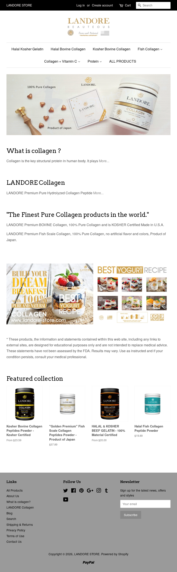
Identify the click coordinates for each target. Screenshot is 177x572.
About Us (12, 496)
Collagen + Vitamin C (61, 61)
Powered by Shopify (114, 554)
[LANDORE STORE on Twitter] (65, 491)
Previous (16, 104)
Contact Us (14, 541)
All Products (14, 490)
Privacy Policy (15, 530)
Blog (9, 513)
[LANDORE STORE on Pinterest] (81, 491)
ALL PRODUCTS (122, 61)
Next (161, 104)
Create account (102, 5)
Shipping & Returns (19, 524)
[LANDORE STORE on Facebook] (73, 491)
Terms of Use (15, 536)
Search (11, 518)
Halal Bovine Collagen (68, 48)
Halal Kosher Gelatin (27, 48)
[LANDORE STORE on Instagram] (98, 491)
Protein (94, 61)
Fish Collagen (149, 48)
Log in (80, 5)
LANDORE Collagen (20, 507)
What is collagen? (18, 502)
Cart (128, 5)
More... (104, 160)
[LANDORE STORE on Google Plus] (90, 491)
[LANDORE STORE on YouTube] (65, 500)
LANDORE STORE (87, 554)
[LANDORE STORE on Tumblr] (106, 491)
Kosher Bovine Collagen (111, 48)
